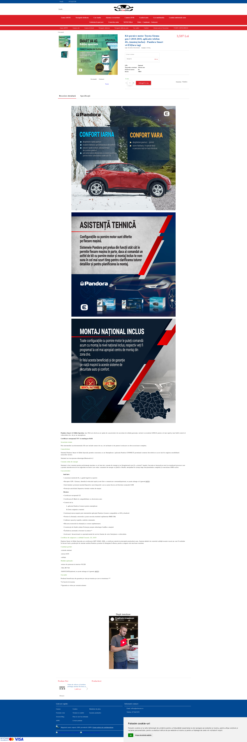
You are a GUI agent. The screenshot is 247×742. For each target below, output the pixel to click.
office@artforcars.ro (137, 708)
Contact (58, 709)
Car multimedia (158, 17)
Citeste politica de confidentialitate (102, 727)
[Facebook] (179, 2)
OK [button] (131, 735)
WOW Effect (128, 22)
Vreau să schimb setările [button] (143, 735)
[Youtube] (134, 716)
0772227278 (72, 1)
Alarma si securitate (113, 17)
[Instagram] (182, 2)
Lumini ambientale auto (177, 17)
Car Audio (97, 17)
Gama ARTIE (66, 17)
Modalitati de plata (95, 709)
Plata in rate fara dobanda (80, 716)
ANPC (58, 720)
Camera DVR (129, 17)
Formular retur (60, 713)
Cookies (75, 709)
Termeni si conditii (78, 713)
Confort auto (143, 17)
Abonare (61, 696)
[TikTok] (188, 2)
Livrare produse (77, 720)
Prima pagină (61, 32)
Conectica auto (113, 22)
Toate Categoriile (181, 28)
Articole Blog (60, 716)
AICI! (147, 481)
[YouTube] (185, 2)
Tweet (107, 84)
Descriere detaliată (67, 96)
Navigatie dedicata (82, 17)
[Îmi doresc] (187, 79)
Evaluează (101, 79)
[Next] (86, 689)
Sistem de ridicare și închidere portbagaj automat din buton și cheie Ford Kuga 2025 (77, 686)
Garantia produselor (95, 713)
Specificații (85, 96)
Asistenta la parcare (96, 22)
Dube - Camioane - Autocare (147, 22)
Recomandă (93, 79)
